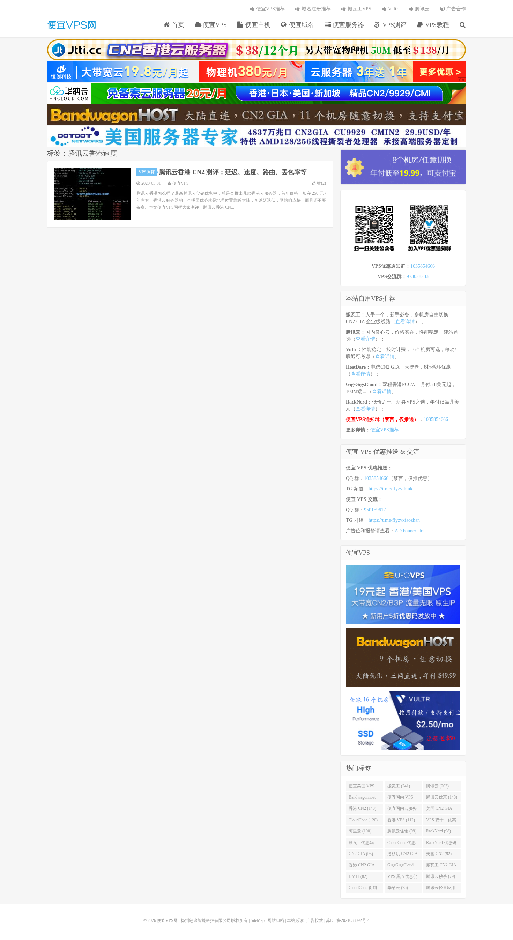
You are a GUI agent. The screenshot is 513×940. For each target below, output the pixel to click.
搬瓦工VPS (358, 9)
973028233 (418, 276)
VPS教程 (436, 24)
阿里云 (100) (360, 831)
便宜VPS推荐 (270, 9)
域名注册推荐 (315, 9)
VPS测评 (394, 24)
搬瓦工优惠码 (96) (361, 844)
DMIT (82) (358, 876)
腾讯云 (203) (437, 786)
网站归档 (275, 920)
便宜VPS (214, 24)
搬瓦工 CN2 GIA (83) (441, 866)
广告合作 (455, 9)
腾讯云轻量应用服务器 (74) (440, 889)
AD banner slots (410, 530)
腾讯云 (422, 9)
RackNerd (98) (438, 831)
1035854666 (422, 266)
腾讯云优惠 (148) (441, 797)
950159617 (375, 509)
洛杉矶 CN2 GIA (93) (402, 855)
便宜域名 (300, 24)
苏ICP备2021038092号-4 (348, 920)
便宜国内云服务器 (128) (402, 810)
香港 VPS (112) (401, 819)
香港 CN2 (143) (362, 808)
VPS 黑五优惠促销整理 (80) (402, 878)
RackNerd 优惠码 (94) (441, 844)
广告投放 (314, 920)
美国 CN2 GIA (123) (439, 810)
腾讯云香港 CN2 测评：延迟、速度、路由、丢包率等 (233, 172)
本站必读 (295, 920)
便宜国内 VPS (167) (400, 798)
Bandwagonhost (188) (362, 798)
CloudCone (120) (363, 819)
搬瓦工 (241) (398, 786)
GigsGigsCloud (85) (400, 866)
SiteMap (258, 920)
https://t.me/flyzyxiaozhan (394, 520)
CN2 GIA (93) (361, 853)
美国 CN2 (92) (439, 853)
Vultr (392, 9)
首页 (177, 24)
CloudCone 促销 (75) (363, 889)
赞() (321, 183)
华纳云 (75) (397, 887)
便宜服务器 (347, 24)
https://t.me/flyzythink (390, 488)
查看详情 (405, 321)
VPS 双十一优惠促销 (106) (441, 821)
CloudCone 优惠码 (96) (401, 844)
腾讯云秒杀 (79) (440, 876)
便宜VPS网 (71, 24)
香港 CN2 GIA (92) (362, 866)
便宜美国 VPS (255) (361, 787)
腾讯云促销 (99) (401, 831)
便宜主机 (257, 24)
